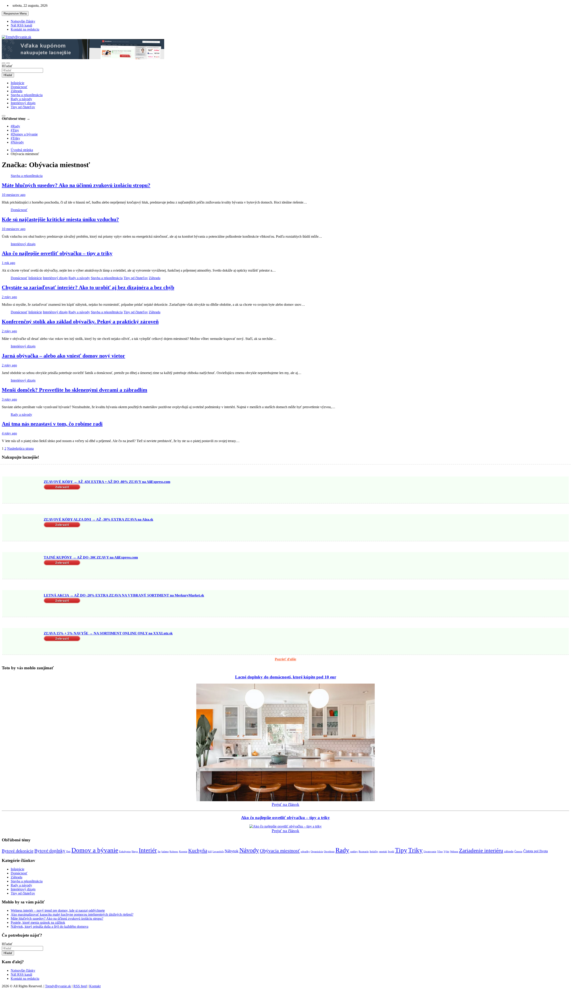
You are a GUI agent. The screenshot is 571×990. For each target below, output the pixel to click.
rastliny (354, 851)
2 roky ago (9, 297)
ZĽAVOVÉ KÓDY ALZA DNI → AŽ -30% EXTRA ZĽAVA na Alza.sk (98, 519)
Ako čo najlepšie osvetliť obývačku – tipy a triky (57, 253)
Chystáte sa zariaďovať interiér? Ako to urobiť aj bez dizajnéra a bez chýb (88, 287)
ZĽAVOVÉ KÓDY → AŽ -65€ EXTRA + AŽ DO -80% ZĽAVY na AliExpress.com (107, 482)
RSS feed (80, 986)
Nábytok (231, 851)
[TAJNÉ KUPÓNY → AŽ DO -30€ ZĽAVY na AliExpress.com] (22, 566)
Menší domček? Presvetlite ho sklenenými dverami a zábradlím (74, 390)
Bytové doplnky (49, 850)
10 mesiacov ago (13, 195)
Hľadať (7, 66)
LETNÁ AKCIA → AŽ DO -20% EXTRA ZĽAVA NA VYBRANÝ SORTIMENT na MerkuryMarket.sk (124, 595)
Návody (249, 850)
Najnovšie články (23, 21)
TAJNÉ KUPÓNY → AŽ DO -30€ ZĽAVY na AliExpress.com (91, 557)
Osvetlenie (329, 851)
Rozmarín (364, 851)
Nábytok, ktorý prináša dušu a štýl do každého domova (49, 926)
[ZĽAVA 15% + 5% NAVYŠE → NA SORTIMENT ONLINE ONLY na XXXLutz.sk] (22, 641)
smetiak (383, 851)
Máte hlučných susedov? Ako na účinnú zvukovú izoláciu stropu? (76, 185)
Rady (342, 850)
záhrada (508, 851)
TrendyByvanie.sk (58, 986)
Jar (159, 851)
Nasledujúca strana (20, 448)
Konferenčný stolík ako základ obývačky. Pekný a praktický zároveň (80, 321)
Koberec (174, 851)
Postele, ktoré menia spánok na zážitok (38, 922)
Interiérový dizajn (23, 103)
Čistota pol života (535, 851)
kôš (210, 851)
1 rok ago (8, 263)
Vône (440, 851)
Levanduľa (218, 851)
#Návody (17, 142)
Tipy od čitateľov (23, 107)
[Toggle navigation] (3, 63)
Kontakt (95, 986)
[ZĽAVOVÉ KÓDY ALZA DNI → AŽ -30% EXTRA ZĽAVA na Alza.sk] (22, 528)
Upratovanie (430, 851)
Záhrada (16, 91)
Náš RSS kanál (21, 25)
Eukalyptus (125, 851)
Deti (68, 851)
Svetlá (391, 851)
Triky (415, 850)
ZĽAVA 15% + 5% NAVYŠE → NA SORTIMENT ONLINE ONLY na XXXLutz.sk (108, 633)
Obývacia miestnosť (280, 850)
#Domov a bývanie (24, 134)
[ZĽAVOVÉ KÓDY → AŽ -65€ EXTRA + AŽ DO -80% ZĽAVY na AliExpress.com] (22, 490)
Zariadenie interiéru (481, 850)
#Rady (15, 126)
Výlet (446, 851)
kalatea (165, 851)
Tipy (401, 850)
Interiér (148, 850)
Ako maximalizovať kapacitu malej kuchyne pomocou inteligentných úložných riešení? (72, 914)
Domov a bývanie (94, 850)
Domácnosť (19, 87)
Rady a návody (21, 99)
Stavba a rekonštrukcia (27, 95)
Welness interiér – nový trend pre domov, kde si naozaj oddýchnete (58, 910)
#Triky (15, 138)
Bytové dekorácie (17, 850)
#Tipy (15, 130)
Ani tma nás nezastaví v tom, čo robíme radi (52, 424)
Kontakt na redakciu (25, 29)
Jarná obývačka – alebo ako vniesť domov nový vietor (63, 356)
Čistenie (518, 851)
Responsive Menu (15, 13)
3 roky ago (9, 399)
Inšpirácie (17, 83)
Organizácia (317, 851)
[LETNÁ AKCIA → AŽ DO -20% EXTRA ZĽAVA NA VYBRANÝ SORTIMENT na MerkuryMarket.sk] (22, 604)
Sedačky (374, 851)
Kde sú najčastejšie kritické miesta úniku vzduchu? (60, 219)
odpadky (305, 851)
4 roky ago (9, 433)
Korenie (183, 851)
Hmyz (135, 851)
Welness (454, 851)
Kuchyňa (197, 850)
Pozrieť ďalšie (285, 659)
